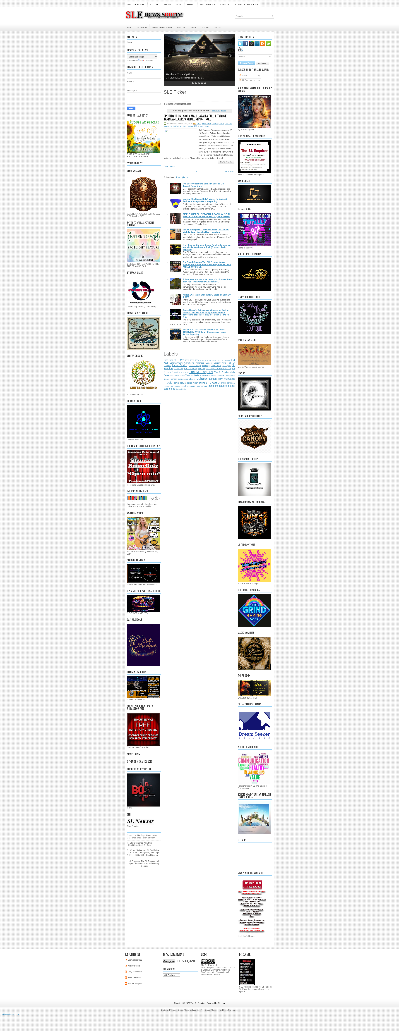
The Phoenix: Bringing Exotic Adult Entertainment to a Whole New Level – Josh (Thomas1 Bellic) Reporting (207, 247)
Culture (154, 4)
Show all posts (219, 110)
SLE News (210, 369)
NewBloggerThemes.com (228, 1010)
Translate (148, 61)
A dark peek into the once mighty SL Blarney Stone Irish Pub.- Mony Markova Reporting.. (207, 280)
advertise (204, 375)
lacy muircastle (226, 378)
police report (192, 383)
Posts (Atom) (182, 177)
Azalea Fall (206, 123)
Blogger (144, 866)
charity (192, 379)
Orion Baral (216, 366)
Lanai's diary (195, 365)
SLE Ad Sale (178, 369)
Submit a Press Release (162, 27)
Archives (262, 63)
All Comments (248, 80)
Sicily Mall (174, 126)
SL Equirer (227, 366)
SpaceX (175, 372)
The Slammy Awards (177, 375)
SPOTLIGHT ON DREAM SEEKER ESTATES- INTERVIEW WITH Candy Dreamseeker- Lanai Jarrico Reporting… (204, 332)
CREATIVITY (174, 74)
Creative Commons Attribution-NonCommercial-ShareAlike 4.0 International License (215, 972)
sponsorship (202, 386)
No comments (203, 126)
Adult (233, 360)
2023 (219, 360)
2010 (199, 123)
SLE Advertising (190, 369)
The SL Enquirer (201, 372)
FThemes (173, 1010)
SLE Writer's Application (246, 4)
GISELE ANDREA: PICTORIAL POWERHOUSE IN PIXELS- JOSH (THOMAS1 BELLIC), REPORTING (206, 215)
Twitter (217, 27)
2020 (215, 360)
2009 (171, 360)
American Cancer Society (208, 363)
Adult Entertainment (173, 363)
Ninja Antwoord (134, 977)
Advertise (224, 4)
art (223, 375)
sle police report (178, 386)
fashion (213, 378)
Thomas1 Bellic (192, 375)
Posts (244, 75)
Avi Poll (191, 4)
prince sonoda (227, 383)
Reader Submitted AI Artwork (140, 843)
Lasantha (195, 1010)
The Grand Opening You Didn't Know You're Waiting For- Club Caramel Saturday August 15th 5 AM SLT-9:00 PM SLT (207, 264)
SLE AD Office (142, 27)
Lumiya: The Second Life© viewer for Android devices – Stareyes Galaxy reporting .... (205, 200)
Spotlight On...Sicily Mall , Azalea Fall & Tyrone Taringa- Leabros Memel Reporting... (195, 117)
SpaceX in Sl (183, 372)
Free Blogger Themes (209, 1010)
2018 (206, 360)
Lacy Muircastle (135, 972)
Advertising (189, 363)
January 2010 (218, 123)
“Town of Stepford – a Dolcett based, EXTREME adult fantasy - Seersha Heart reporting (206, 231)
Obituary (205, 366)
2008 (166, 360)
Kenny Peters (134, 966)
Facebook (205, 27)
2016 (202, 360)
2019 (211, 360)
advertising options (215, 375)
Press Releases (207, 4)
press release (209, 382)
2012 (187, 360)
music (168, 382)
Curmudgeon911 (135, 960)
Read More (226, 162)
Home (129, 27)
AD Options (181, 27)
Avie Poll (226, 363)
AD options (226, 360)
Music (179, 4)
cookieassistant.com (9, 1014)
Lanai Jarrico (179, 365)
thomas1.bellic (181, 389)
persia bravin (180, 383)
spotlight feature (186, 126)
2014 (197, 360)
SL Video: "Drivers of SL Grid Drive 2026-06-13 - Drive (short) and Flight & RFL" (143, 852)
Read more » (169, 166)
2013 (192, 360)
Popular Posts (246, 63)
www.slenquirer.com (210, 967)
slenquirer (191, 386)
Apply (193, 27)
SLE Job (201, 369)
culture (202, 378)
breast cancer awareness (176, 379)
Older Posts (229, 171)
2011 (182, 360)
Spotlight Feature (136, 4)
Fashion (167, 4)
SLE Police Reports (222, 369)
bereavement (230, 375)
